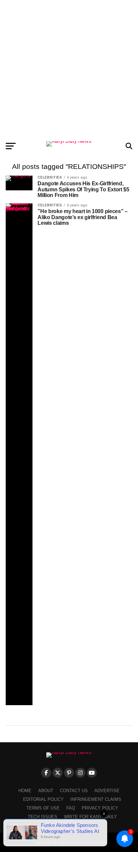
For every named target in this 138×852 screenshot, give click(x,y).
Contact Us (74, 790)
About (45, 790)
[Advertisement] (69, 69)
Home (24, 790)
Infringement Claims (95, 799)
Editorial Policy (43, 799)
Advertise (107, 790)
